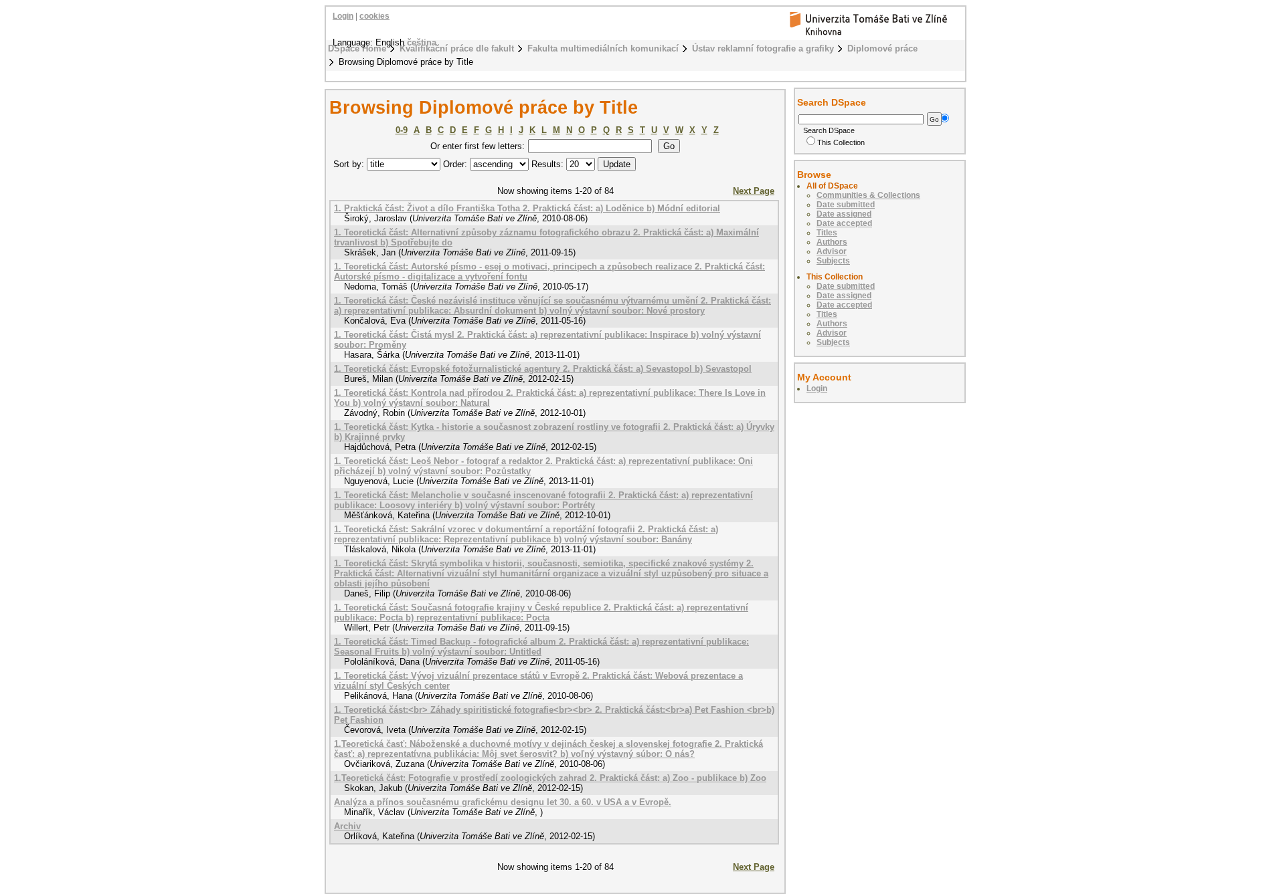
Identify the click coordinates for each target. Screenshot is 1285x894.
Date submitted (846, 204)
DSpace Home (357, 48)
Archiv (347, 826)
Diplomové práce (882, 48)
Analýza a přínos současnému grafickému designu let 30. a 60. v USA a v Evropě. (502, 802)
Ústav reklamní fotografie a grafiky (763, 48)
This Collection (841, 142)
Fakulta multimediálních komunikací (603, 48)
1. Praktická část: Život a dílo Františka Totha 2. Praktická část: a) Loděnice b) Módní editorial (527, 208)
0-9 (402, 130)
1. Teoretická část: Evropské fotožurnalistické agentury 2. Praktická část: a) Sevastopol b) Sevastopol (543, 369)
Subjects (833, 260)
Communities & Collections (868, 195)
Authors (832, 242)
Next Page (753, 191)
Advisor (832, 251)
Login (343, 16)
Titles (827, 232)
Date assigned (844, 214)
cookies (374, 16)
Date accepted (844, 223)
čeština (421, 42)
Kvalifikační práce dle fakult (457, 48)
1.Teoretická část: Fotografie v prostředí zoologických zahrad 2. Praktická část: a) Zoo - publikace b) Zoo (550, 778)
